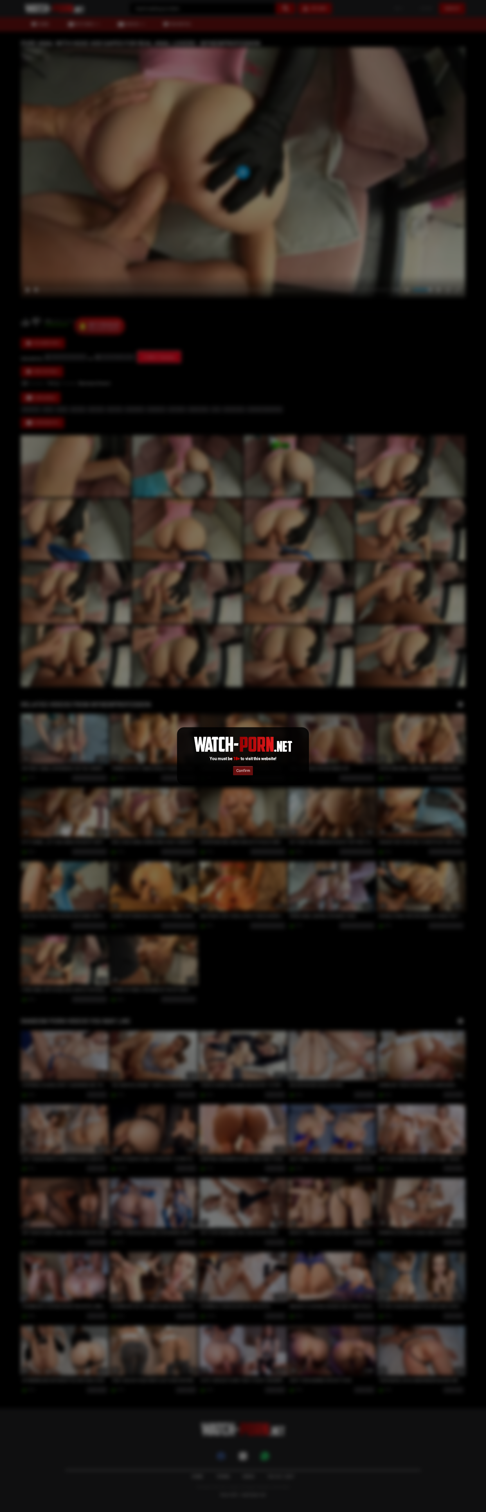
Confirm (243, 770)
